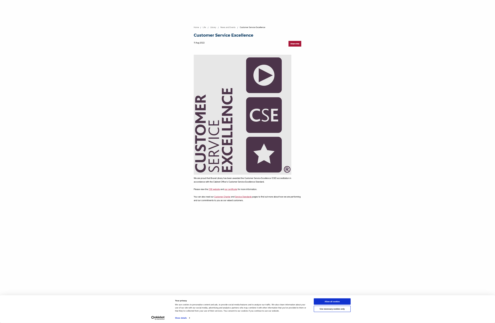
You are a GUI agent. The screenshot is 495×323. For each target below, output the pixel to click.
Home (196, 27)
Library (213, 27)
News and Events (228, 27)
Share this (294, 44)
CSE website (214, 189)
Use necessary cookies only (332, 309)
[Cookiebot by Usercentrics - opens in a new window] (158, 318)
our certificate (230, 189)
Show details (181, 318)
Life (204, 27)
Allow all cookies (332, 301)
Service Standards (243, 196)
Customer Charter (222, 196)
